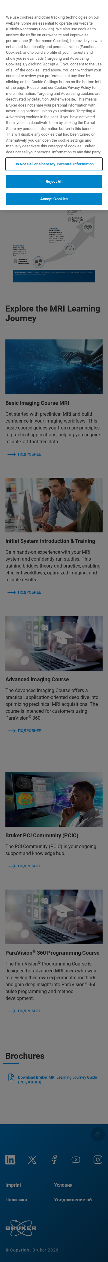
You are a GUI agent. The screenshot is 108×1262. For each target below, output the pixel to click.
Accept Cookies (54, 199)
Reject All (54, 181)
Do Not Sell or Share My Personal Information (54, 164)
